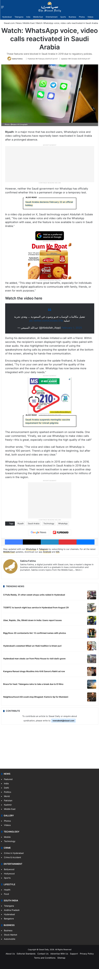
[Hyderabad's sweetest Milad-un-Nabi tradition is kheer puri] (91, 645)
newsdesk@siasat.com (63, 720)
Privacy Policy (87, 953)
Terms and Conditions (44, 957)
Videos (90, 17)
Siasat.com (9, 23)
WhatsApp (63, 523)
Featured (8, 779)
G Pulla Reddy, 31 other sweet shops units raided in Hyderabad (34, 594)
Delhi (6, 787)
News (19, 23)
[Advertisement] (49, 164)
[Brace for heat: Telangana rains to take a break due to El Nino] (91, 684)
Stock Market (10, 934)
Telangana (19, 17)
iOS (57, 552)
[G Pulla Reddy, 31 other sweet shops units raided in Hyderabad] (91, 594)
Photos (82, 17)
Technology (48, 523)
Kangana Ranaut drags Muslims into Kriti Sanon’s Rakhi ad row (34, 671)
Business (72, 17)
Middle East (38, 17)
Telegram (43, 549)
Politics (7, 792)
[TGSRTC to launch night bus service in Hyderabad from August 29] (91, 607)
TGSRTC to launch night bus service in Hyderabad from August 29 (36, 607)
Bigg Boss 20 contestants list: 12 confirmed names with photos (34, 633)
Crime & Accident (12, 857)
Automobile (9, 939)
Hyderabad (7, 17)
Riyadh (21, 523)
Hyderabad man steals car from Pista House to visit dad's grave (34, 658)
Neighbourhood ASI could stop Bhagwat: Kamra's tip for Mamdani (35, 697)
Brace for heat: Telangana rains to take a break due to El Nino (33, 684)
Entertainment (51, 17)
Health (7, 889)
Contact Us (42, 953)
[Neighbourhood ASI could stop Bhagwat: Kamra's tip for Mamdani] (91, 696)
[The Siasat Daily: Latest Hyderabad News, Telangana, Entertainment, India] (49, 7)
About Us (10, 953)
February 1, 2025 (71, 327)
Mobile (7, 837)
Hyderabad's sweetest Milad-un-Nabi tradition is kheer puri (32, 645)
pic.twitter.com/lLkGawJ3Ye (46, 320)
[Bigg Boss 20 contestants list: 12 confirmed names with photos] (91, 633)
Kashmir (8, 804)
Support (74, 953)
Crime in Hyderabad (14, 853)
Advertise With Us (59, 953)
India (28, 17)
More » (79, 570)
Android (47, 552)
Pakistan (8, 800)
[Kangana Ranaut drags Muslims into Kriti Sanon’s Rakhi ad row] (91, 671)
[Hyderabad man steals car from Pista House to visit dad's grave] (91, 658)
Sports (63, 17)
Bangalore (9, 918)
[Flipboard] (60, 532)
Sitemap (61, 957)
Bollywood (9, 869)
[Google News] (38, 532)
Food (6, 894)
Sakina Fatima (17, 59)
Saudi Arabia (33, 523)
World (7, 796)
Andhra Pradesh (11, 910)
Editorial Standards (26, 953)
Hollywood (9, 873)
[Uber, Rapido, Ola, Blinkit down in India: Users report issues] (91, 620)
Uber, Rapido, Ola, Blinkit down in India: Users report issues (32, 620)
